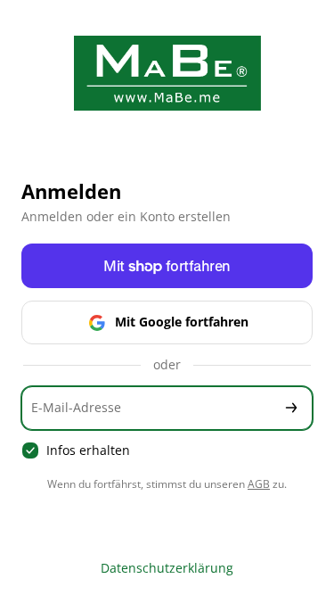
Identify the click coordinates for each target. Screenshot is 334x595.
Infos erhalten (88, 450)
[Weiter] (291, 408)
